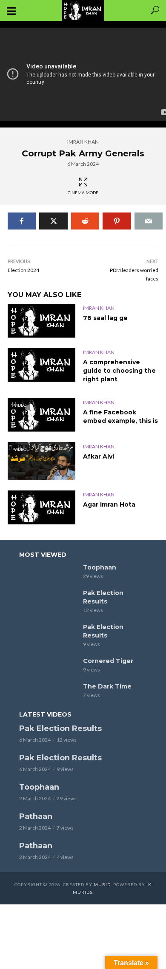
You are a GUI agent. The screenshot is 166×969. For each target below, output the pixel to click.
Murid (102, 884)
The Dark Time (107, 686)
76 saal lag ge (105, 318)
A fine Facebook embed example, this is (120, 416)
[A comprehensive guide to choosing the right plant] (41, 365)
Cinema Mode (83, 192)
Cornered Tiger (108, 661)
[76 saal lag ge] (41, 321)
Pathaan (35, 816)
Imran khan (83, 142)
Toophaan (99, 567)
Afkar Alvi (98, 456)
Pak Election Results (103, 597)
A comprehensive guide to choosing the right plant (119, 370)
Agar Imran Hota (109, 504)
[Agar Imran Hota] (41, 507)
